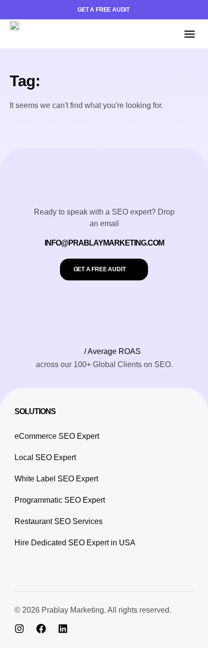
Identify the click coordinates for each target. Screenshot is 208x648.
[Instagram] (19, 628)
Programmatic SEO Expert (60, 500)
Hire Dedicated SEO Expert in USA (75, 543)
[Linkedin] (63, 628)
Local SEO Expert (45, 457)
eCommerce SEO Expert (57, 436)
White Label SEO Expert (56, 479)
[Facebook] (41, 628)
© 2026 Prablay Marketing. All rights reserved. (93, 610)
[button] (189, 34)
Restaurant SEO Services (59, 521)
